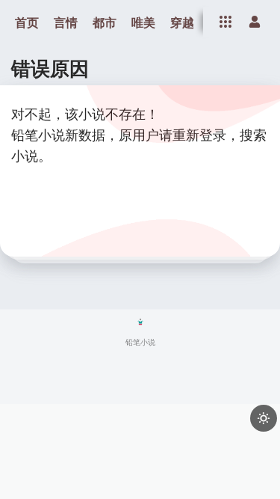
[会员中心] (255, 21)
